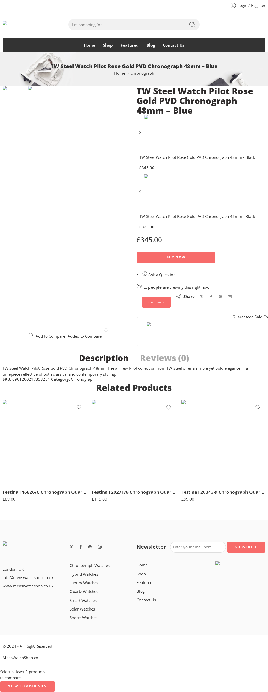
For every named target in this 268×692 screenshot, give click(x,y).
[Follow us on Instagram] (99, 546)
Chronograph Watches (90, 565)
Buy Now (176, 257)
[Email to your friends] (230, 297)
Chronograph (142, 73)
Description (104, 358)
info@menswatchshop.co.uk (28, 577)
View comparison (27, 686)
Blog (151, 45)
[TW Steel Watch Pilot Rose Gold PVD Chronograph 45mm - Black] (140, 193)
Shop (108, 45)
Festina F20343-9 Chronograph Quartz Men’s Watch (223, 492)
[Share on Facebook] (211, 297)
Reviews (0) (164, 358)
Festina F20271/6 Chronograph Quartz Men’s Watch (134, 492)
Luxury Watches (84, 582)
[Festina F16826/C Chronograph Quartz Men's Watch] (45, 442)
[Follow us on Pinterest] (90, 547)
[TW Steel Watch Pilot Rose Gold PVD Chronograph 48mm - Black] (140, 134)
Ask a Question (161, 274)
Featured (130, 45)
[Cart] (254, 24)
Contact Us (173, 45)
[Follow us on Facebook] (81, 547)
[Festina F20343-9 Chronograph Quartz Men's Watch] (223, 442)
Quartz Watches (84, 591)
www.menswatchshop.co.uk (28, 586)
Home (89, 45)
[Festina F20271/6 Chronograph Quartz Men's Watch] (134, 442)
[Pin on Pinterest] (220, 297)
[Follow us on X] (71, 547)
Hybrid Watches (84, 574)
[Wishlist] (106, 330)
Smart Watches (83, 600)
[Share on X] (202, 297)
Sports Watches (83, 617)
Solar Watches (82, 609)
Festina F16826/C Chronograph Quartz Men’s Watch (45, 492)
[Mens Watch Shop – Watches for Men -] (35, 25)
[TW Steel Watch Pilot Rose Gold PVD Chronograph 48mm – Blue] (15, 105)
